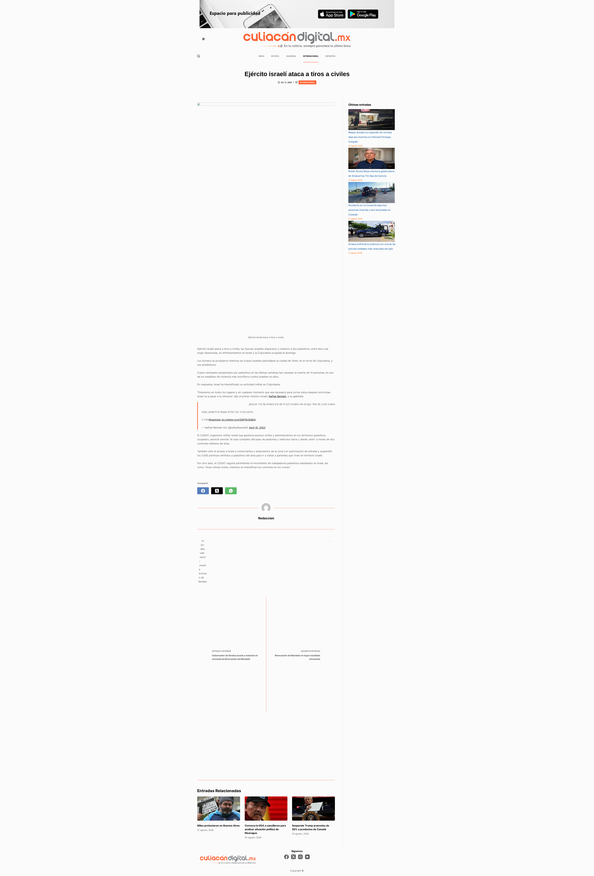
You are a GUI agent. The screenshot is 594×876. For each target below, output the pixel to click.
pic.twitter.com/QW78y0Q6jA (239, 419)
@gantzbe (215, 419)
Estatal (275, 56)
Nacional (291, 56)
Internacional (311, 56)
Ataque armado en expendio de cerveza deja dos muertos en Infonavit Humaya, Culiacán (370, 137)
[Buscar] (198, 56)
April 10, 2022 (257, 427)
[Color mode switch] (203, 39)
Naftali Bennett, (278, 396)
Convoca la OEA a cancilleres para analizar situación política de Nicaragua (265, 829)
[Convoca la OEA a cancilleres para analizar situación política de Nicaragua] (266, 808)
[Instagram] (300, 856)
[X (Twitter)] (217, 490)
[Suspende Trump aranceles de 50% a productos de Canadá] (313, 808)
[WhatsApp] (231, 490)
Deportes (330, 56)
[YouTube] (307, 856)
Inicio (261, 56)
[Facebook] (203, 490)
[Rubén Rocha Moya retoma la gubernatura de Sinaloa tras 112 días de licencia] (371, 158)
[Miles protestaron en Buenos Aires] (218, 808)
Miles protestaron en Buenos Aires (218, 825)
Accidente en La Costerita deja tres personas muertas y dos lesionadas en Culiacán (369, 210)
